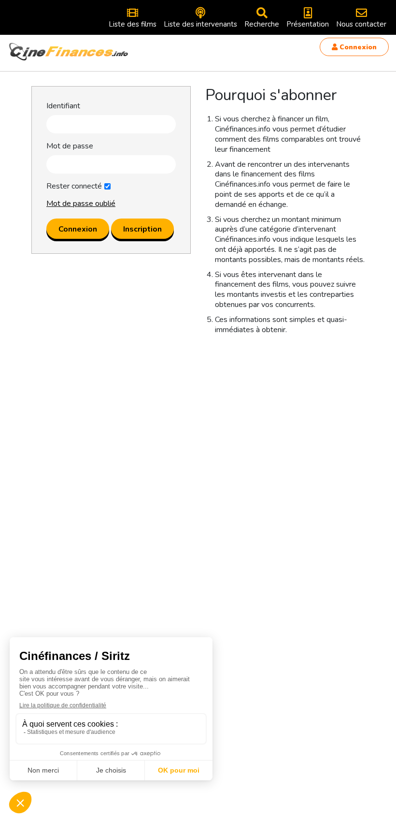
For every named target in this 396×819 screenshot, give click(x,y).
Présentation (307, 24)
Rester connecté (74, 186)
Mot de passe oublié (80, 203)
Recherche (261, 24)
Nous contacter (361, 24)
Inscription (142, 229)
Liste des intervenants (200, 24)
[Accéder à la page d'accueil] (69, 51)
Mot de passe (69, 146)
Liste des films (132, 24)
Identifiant (63, 106)
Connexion (357, 47)
